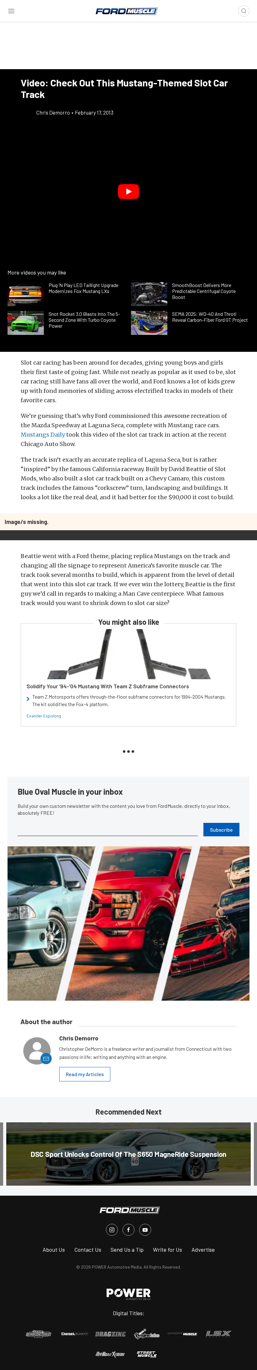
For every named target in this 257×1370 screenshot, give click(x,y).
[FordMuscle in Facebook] (128, 1230)
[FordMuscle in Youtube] (145, 1230)
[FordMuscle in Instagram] (112, 1230)
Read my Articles (85, 1074)
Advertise (203, 1249)
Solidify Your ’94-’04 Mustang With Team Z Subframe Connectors (108, 686)
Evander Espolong (44, 715)
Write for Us (167, 1249)
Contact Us (87, 1249)
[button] (128, 191)
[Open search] (243, 11)
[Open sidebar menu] (11, 11)
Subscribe (221, 830)
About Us (54, 1249)
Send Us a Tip (127, 1249)
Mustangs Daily (43, 434)
